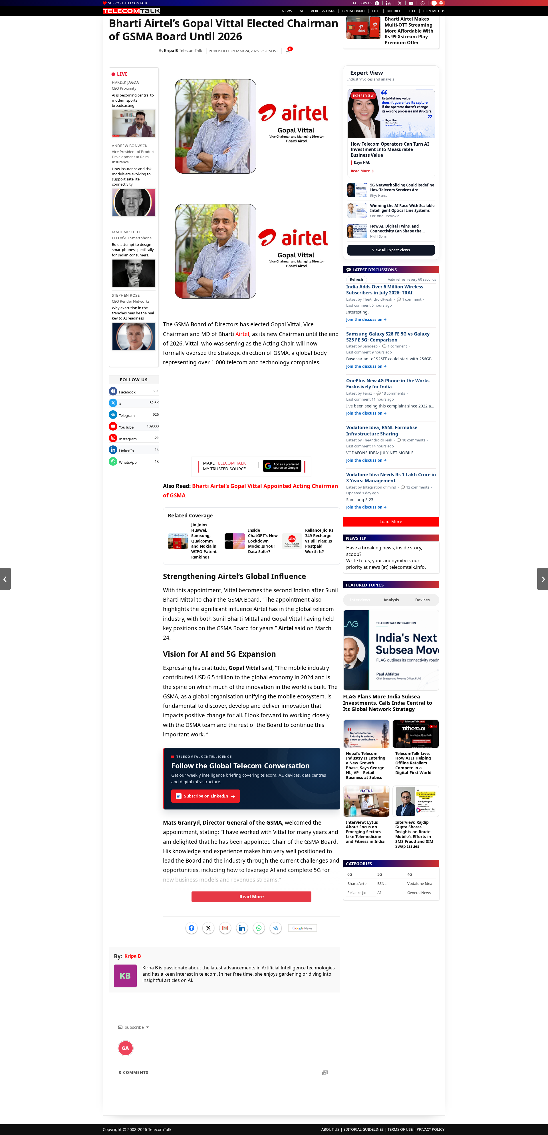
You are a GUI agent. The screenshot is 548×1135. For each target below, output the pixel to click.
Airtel (242, 334)
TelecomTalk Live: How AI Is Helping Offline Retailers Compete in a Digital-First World (413, 763)
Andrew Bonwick (129, 145)
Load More (391, 521)
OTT (412, 10)
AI (301, 10)
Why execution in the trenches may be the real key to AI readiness (133, 313)
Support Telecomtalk (128, 3)
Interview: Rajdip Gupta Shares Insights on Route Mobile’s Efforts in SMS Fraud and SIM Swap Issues (414, 834)
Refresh (356, 279)
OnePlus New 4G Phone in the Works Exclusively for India (388, 384)
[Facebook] (191, 928)
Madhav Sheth (127, 231)
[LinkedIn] (242, 928)
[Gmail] (225, 928)
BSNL (381, 883)
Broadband (353, 10)
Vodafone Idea (419, 883)
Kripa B (171, 50)
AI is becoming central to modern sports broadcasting (133, 100)
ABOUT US (330, 1129)
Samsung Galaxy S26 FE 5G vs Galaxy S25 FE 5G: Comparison (388, 337)
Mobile (394, 10)
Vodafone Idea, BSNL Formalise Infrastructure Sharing (381, 431)
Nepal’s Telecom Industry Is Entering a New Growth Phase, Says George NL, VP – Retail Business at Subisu (365, 765)
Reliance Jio (356, 892)
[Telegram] (275, 928)
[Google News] (302, 928)
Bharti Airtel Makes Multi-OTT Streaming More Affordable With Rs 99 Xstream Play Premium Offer (409, 31)
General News (419, 892)
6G (349, 874)
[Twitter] (208, 928)
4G (409, 874)
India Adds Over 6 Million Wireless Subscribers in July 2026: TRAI (384, 290)
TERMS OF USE (400, 1129)
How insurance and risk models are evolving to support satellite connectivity (132, 176)
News (287, 10)
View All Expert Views (391, 250)
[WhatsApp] (259, 928)
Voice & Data (323, 10)
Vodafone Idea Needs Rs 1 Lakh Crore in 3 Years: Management (391, 478)
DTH (376, 10)
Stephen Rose (126, 295)
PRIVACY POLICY (430, 1129)
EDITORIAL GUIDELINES (363, 1129)
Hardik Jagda (125, 82)
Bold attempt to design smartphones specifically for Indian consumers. (133, 249)
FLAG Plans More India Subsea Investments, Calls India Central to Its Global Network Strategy (387, 702)
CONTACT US (434, 10)
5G (379, 874)
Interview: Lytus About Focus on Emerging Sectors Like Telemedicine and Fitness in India (365, 831)
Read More (251, 896)
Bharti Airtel (357, 883)
